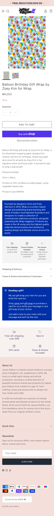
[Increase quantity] (15, 112)
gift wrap (28, 303)
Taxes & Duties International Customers (22, 276)
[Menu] (3, 11)
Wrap (4, 100)
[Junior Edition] (27, 11)
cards (17, 303)
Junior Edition (14, 506)
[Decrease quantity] (4, 112)
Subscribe (26, 462)
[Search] (9, 11)
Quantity (6, 106)
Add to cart (27, 124)
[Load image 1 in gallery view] (27, 43)
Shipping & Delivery (12, 269)
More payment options (27, 140)
